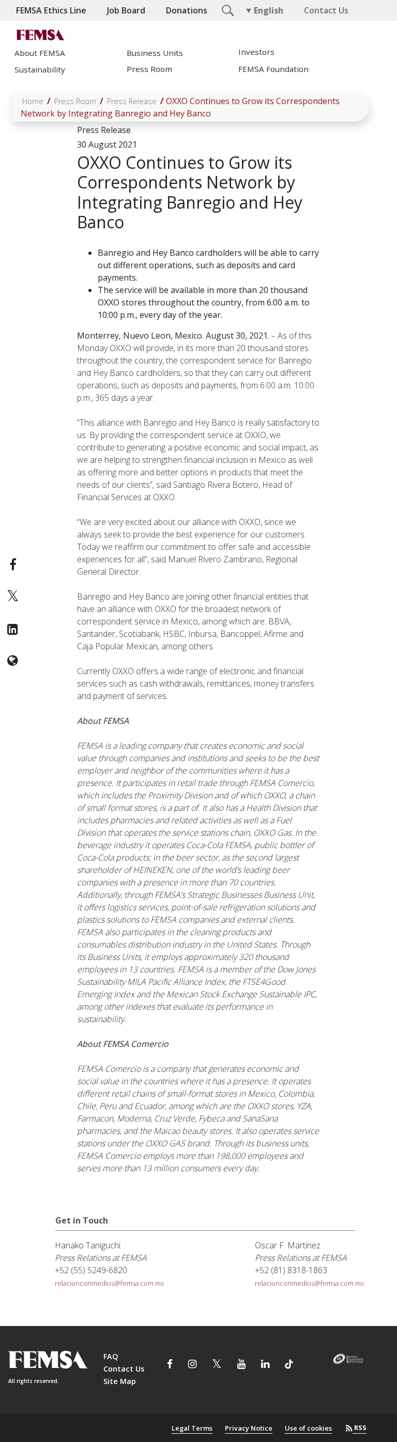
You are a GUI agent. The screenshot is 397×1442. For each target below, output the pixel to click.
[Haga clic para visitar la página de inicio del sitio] (42, 35)
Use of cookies (308, 1428)
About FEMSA (39, 53)
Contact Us (326, 10)
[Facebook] (12, 564)
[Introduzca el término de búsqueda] (226, 9)
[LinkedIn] (12, 629)
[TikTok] (289, 1365)
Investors (256, 52)
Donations (186, 10)
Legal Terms (192, 1428)
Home (32, 101)
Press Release (132, 101)
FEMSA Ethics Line (51, 10)
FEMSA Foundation (273, 69)
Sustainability (39, 69)
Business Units (155, 53)
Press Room (149, 69)
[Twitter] (12, 596)
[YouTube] (241, 1365)
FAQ (110, 1356)
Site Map (119, 1381)
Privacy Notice (248, 1428)
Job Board (126, 10)
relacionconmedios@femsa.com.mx (109, 1283)
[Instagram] (192, 1365)
